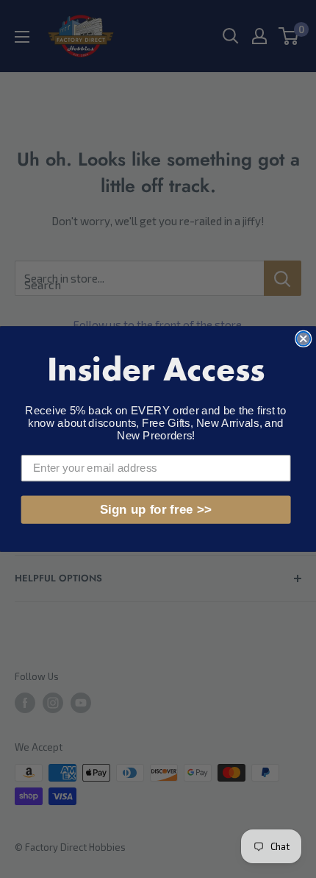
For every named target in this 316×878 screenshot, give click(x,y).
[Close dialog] (303, 339)
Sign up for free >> (156, 510)
